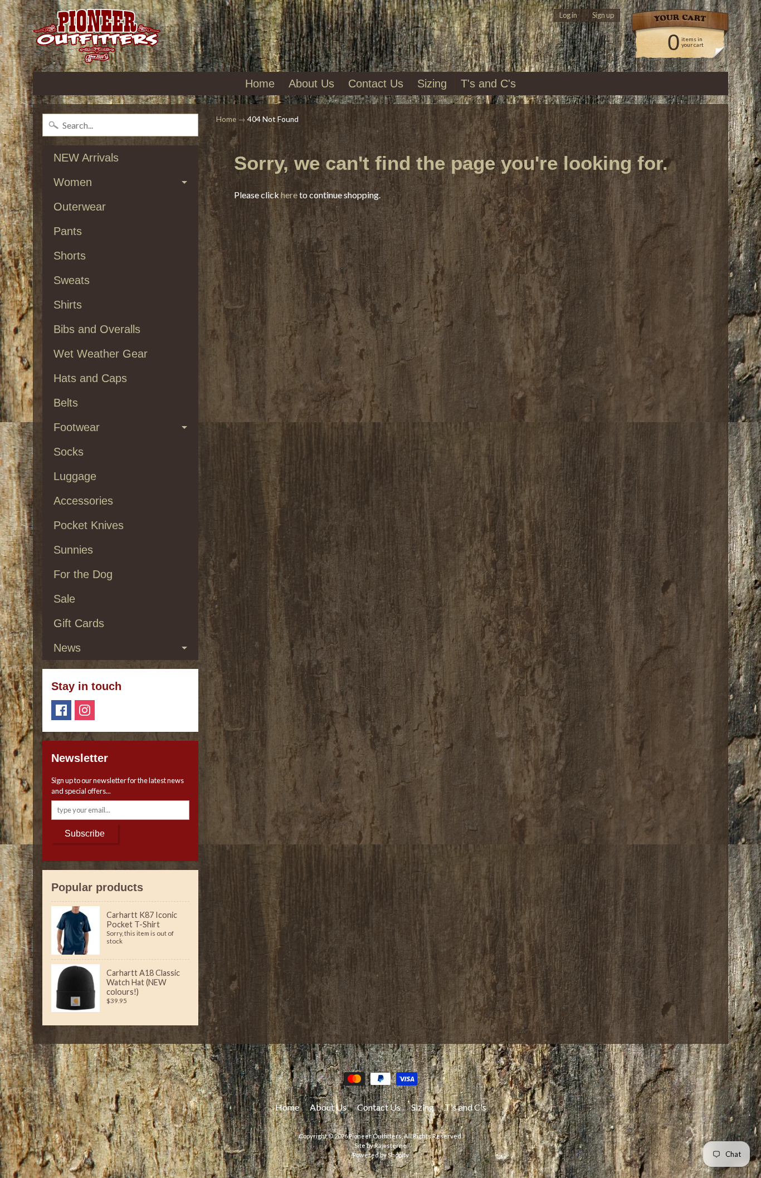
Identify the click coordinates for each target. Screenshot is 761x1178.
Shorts (69, 256)
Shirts (67, 305)
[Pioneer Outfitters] (96, 36)
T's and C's (488, 83)
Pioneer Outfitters (375, 1136)
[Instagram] (85, 710)
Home (260, 83)
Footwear (76, 427)
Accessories (83, 501)
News (67, 648)
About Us (311, 83)
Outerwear (79, 207)
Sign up (603, 15)
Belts (65, 403)
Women (72, 182)
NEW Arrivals (86, 157)
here (289, 194)
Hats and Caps (90, 378)
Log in (568, 15)
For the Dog (83, 574)
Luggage (74, 476)
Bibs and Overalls (96, 329)
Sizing (432, 83)
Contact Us (375, 83)
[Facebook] (61, 710)
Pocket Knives (88, 525)
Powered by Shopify (381, 1155)
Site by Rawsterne (380, 1145)
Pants (67, 231)
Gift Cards (78, 623)
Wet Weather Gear (100, 354)
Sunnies (73, 550)
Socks (68, 452)
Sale (64, 599)
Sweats (71, 280)
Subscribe (85, 833)
